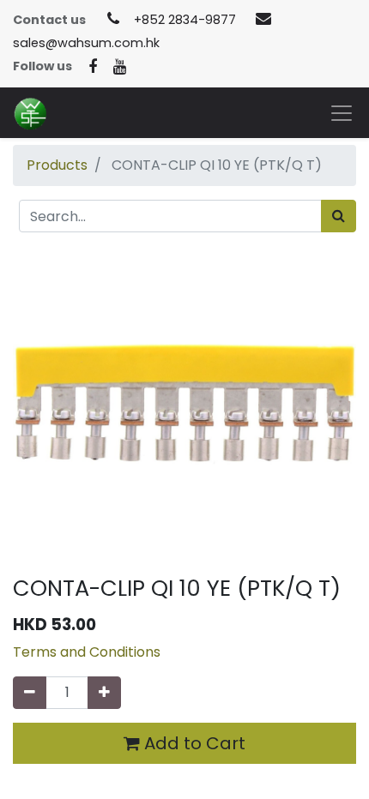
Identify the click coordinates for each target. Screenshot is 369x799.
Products (57, 165)
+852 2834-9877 (185, 19)
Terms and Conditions (86, 652)
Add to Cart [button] (192, 743)
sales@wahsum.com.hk (86, 42)
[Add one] (104, 692)
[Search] (338, 216)
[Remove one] (29, 692)
